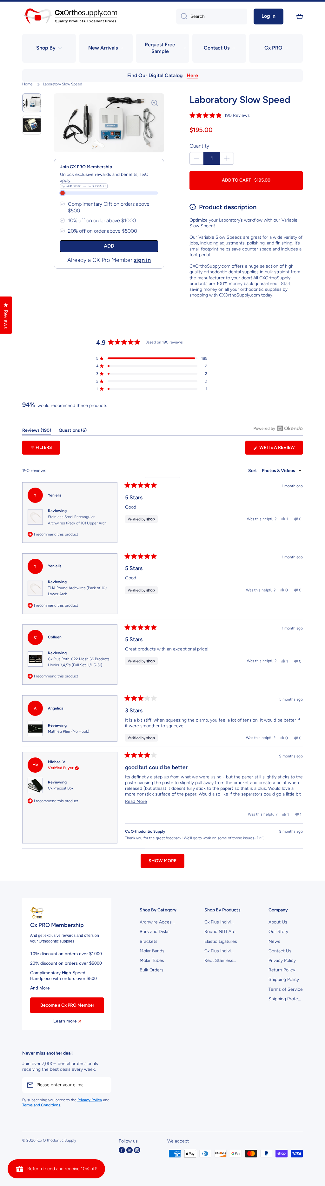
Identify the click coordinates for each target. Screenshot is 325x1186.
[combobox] (211, 16)
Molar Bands (152, 951)
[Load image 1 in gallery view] (31, 102)
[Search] (181, 16)
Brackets (148, 941)
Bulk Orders (151, 970)
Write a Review (280, 449)
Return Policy (282, 970)
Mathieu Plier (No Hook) (68, 731)
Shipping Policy (284, 979)
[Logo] (69, 16)
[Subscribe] (103, 1085)
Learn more (65, 1020)
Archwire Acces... (157, 922)
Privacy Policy (282, 960)
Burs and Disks (154, 931)
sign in (142, 260)
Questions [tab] (73, 431)
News (274, 941)
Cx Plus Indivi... (219, 922)
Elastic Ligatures (220, 941)
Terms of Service (286, 989)
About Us (278, 922)
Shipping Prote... (285, 999)
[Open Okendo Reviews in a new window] (278, 428)
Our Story (278, 931)
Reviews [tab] (36, 431)
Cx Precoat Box (60, 788)
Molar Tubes (152, 960)
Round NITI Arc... (221, 931)
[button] (299, 16)
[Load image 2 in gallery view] (31, 125)
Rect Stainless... (220, 960)
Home (27, 84)
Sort (253, 470)
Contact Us (280, 951)
